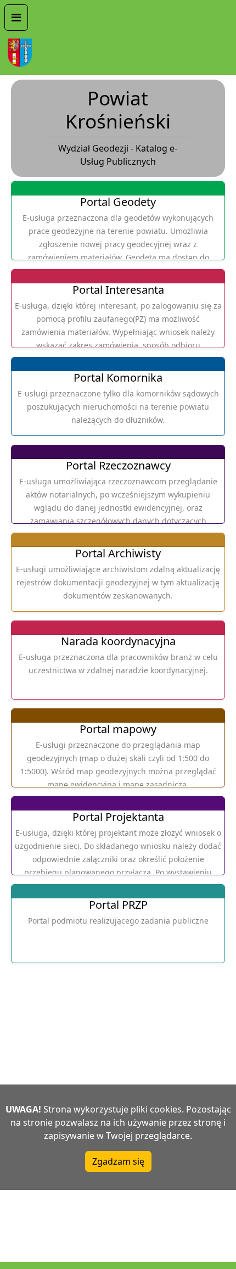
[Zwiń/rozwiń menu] (16, 17)
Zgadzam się (118, 1161)
